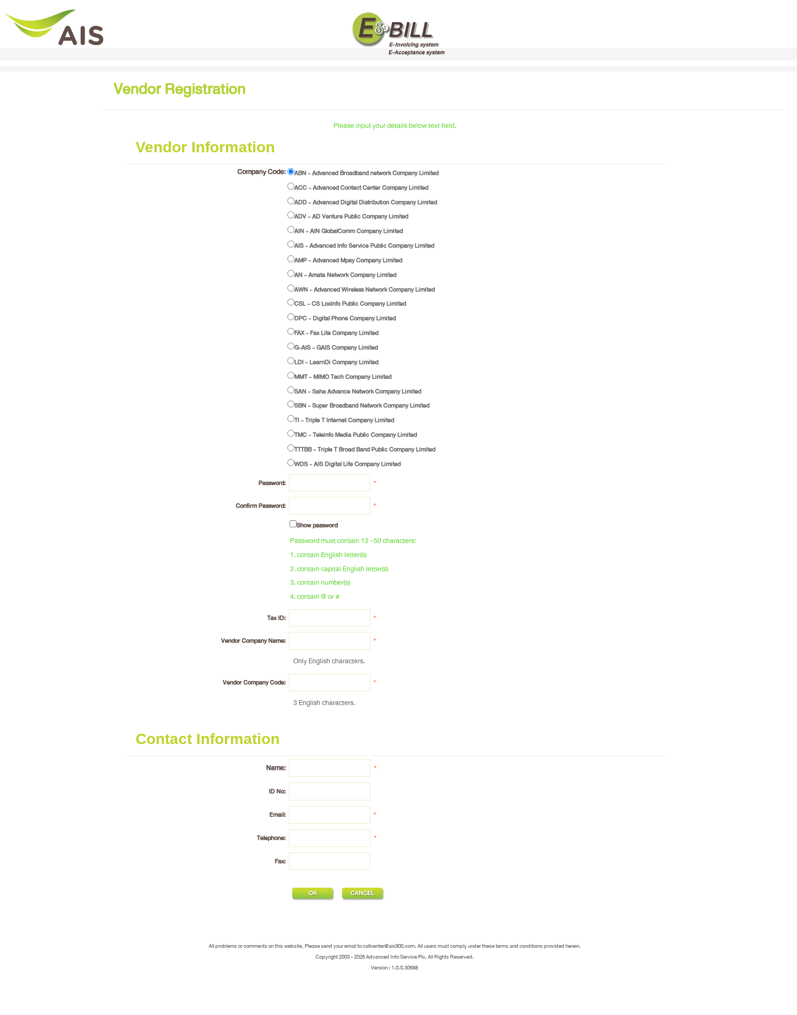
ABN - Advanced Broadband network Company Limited (366, 172)
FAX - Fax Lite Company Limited (336, 332)
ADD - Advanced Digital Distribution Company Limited (365, 202)
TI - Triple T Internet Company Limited (344, 420)
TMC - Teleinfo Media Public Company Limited (355, 434)
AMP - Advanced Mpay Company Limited (348, 260)
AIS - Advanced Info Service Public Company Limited (364, 245)
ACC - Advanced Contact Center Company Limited (361, 187)
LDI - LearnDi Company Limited (336, 362)
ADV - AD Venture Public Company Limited (351, 216)
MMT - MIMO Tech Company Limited (342, 376)
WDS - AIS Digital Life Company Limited (347, 463)
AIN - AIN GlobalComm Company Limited (348, 230)
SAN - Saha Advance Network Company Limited (357, 391)
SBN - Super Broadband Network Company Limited (361, 405)
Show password (317, 525)
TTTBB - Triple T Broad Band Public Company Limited (364, 449)
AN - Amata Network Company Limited (345, 274)
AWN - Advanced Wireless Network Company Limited (364, 289)
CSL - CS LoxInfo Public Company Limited (350, 303)
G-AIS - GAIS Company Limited (336, 347)
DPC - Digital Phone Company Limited (345, 318)
